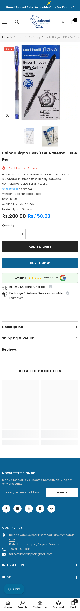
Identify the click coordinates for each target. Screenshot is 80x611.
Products (19, 37)
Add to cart (40, 247)
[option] (40, 82)
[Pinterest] (29, 509)
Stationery (35, 37)
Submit (61, 492)
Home (5, 37)
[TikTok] (40, 509)
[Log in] (63, 22)
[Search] (16, 21)
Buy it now (40, 263)
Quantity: (8, 225)
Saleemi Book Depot (28, 194)
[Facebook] (6, 509)
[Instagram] (17, 509)
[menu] (4, 21)
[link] (20, 435)
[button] (10, 189)
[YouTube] (51, 509)
